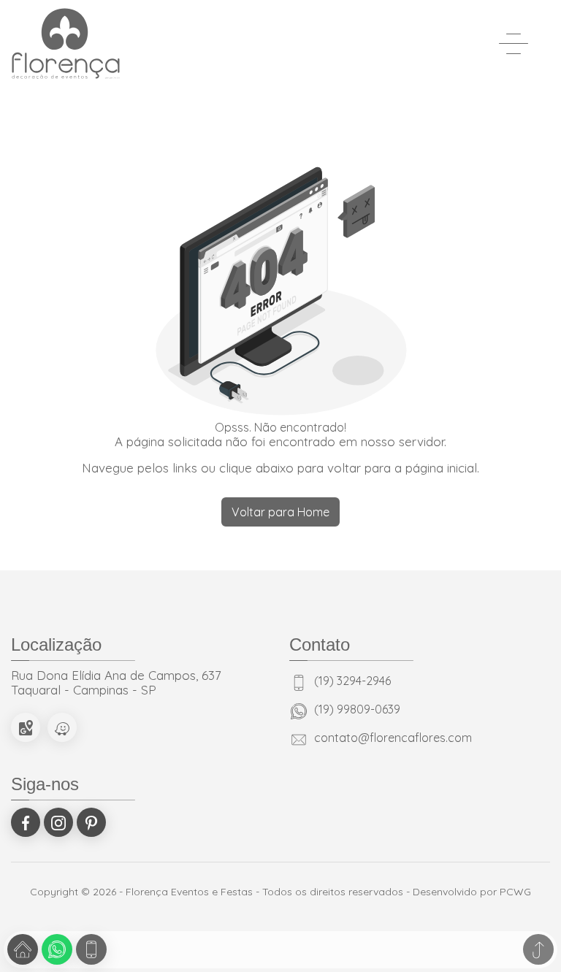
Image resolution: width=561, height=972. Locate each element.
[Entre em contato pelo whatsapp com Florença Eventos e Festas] (57, 949)
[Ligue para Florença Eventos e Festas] (91, 949)
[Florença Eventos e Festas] (66, 44)
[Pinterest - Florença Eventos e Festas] (91, 822)
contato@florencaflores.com (393, 738)
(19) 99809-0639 (357, 709)
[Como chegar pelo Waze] (62, 727)
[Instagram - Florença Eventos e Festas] (58, 822)
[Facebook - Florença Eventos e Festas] (25, 822)
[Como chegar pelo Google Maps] (25, 727)
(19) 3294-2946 (352, 681)
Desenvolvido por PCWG (472, 891)
